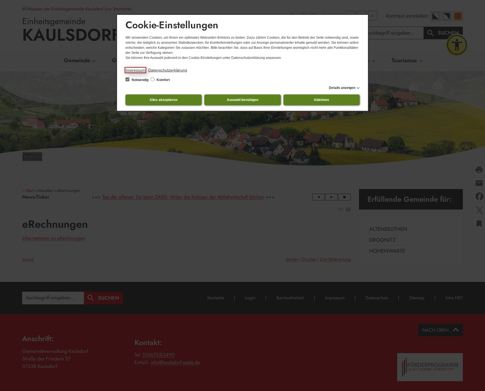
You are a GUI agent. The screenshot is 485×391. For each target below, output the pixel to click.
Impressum (135, 70)
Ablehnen (321, 100)
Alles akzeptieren (163, 100)
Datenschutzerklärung (167, 70)
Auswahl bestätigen (242, 100)
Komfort (163, 80)
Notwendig (140, 80)
